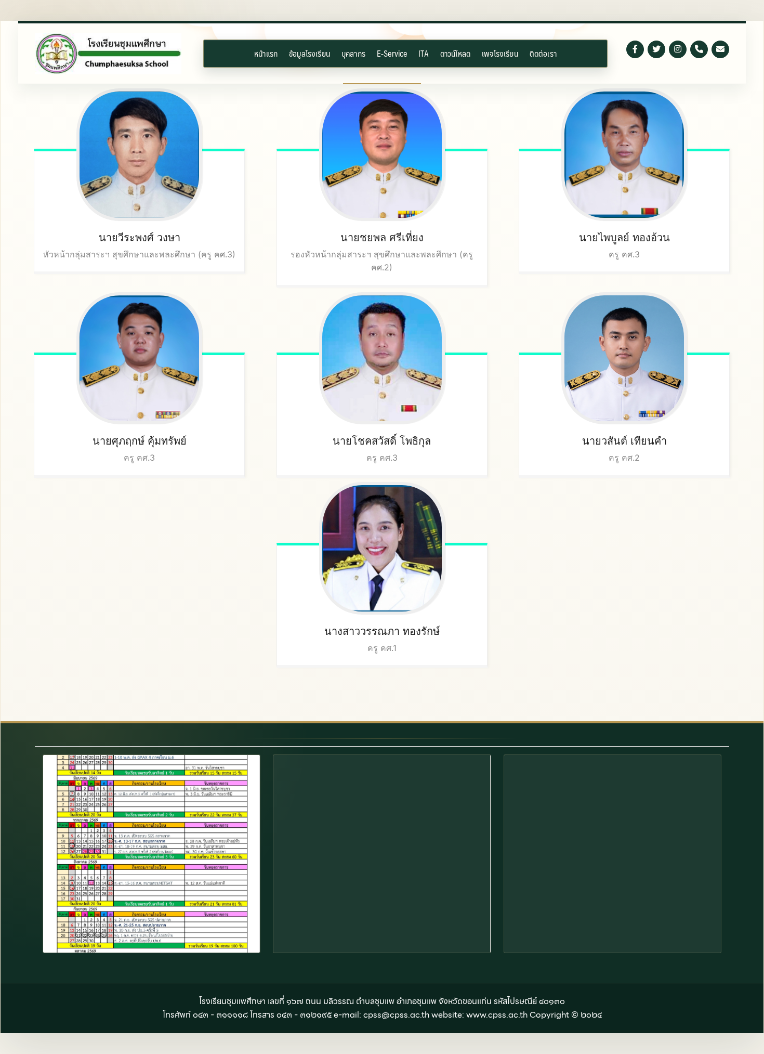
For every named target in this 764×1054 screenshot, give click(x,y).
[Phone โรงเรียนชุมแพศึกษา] (699, 49)
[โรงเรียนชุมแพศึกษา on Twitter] (656, 49)
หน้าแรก (266, 53)
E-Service (392, 53)
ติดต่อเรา (543, 53)
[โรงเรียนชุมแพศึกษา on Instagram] (678, 49)
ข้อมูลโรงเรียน (309, 53)
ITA (423, 53)
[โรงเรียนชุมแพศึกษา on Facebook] (635, 49)
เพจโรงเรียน (500, 53)
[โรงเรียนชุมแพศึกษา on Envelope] (720, 49)
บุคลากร (353, 53)
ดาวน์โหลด (455, 53)
